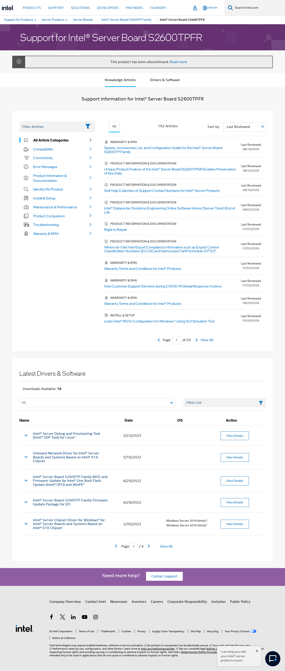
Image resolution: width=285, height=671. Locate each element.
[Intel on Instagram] (95, 618)
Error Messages (45, 166)
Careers (157, 601)
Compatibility (43, 149)
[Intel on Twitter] (62, 618)
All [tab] (114, 126)
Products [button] (32, 8)
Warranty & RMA (46, 233)
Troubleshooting (46, 224)
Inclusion (219, 601)
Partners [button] (134, 8)
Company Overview (65, 601)
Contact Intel (95, 601)
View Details (234, 436)
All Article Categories (51, 140)
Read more (178, 62)
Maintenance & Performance (55, 207)
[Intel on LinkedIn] (73, 618)
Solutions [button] (80, 8)
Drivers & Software (165, 80)
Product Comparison (49, 216)
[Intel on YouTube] (84, 618)
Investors (139, 601)
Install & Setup (44, 198)
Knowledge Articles (120, 80)
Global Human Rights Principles (199, 652)
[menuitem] (53, 20)
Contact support (164, 576)
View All (207, 340)
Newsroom (118, 601)
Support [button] (56, 8)
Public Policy (240, 601)
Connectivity (43, 158)
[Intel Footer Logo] (24, 628)
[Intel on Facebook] (51, 618)
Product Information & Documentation (50, 178)
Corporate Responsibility (187, 601)
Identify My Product (48, 189)
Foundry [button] (158, 8)
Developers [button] (108, 8)
